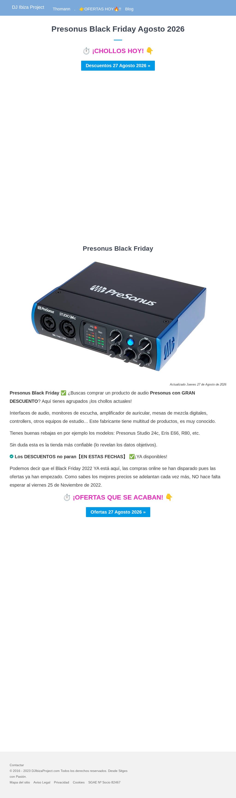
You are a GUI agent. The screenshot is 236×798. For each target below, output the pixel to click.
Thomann (61, 9)
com (56, 771)
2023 (27, 771)
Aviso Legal (41, 782)
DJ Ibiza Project (28, 7)
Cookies (79, 782)
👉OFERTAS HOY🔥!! (100, 9)
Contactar (17, 765)
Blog (129, 9)
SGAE (92, 782)
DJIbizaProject (42, 771)
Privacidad (61, 782)
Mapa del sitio (20, 782)
